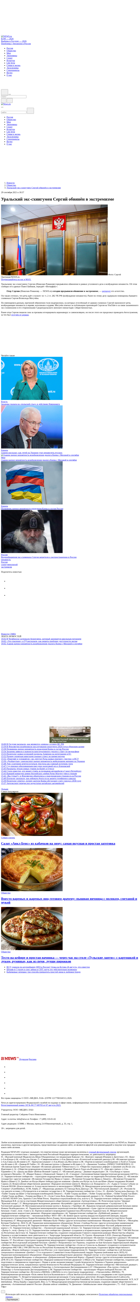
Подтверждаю (12, 1299)
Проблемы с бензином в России (16, 43)
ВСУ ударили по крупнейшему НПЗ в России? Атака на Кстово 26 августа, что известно (48, 967)
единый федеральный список (102, 1152)
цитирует (106, 291)
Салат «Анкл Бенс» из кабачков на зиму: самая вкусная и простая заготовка (58, 843)
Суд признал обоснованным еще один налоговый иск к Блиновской (35, 766)
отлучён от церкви (20, 315)
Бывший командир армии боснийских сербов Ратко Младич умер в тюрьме (39, 773)
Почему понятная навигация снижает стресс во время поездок (33, 756)
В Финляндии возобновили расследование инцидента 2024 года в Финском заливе (42, 746)
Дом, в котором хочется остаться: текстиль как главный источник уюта (37, 764)
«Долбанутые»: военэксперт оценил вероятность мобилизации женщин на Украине (43, 761)
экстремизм (6, 567)
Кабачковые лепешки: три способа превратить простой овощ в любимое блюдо (44, 972)
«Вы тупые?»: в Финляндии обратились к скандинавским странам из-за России (41, 776)
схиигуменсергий (9, 564)
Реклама (32, 1059)
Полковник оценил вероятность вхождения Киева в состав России (32, 508)
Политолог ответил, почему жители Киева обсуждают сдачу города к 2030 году (41, 781)
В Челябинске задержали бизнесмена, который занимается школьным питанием (41, 639)
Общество (6, 893)
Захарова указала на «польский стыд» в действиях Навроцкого (30, 404)
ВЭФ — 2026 (7, 39)
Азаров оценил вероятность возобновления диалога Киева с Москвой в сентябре (39, 460)
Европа (4, 450)
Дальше (5, 789)
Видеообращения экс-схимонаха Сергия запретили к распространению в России (39, 557)
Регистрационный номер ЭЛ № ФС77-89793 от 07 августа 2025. (31, 1105)
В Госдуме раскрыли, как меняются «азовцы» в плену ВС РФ (32, 744)
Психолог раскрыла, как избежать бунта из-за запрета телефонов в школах (38, 778)
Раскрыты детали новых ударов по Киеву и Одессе (27, 768)
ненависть (6, 559)
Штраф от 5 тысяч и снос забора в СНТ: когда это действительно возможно (42, 969)
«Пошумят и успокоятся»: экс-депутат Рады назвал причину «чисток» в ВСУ (40, 759)
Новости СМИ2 (8, 634)
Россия (4, 555)
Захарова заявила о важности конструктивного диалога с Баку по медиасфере (40, 751)
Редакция (23, 1059)
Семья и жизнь (8, 837)
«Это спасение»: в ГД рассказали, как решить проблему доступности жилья (39, 641)
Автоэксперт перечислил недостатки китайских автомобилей (32, 783)
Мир (3, 457)
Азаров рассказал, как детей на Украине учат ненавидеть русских (31, 453)
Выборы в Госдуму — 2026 (14, 41)
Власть (4, 401)
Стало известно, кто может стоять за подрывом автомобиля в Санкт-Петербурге (41, 771)
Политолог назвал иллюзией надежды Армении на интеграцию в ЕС (36, 754)
